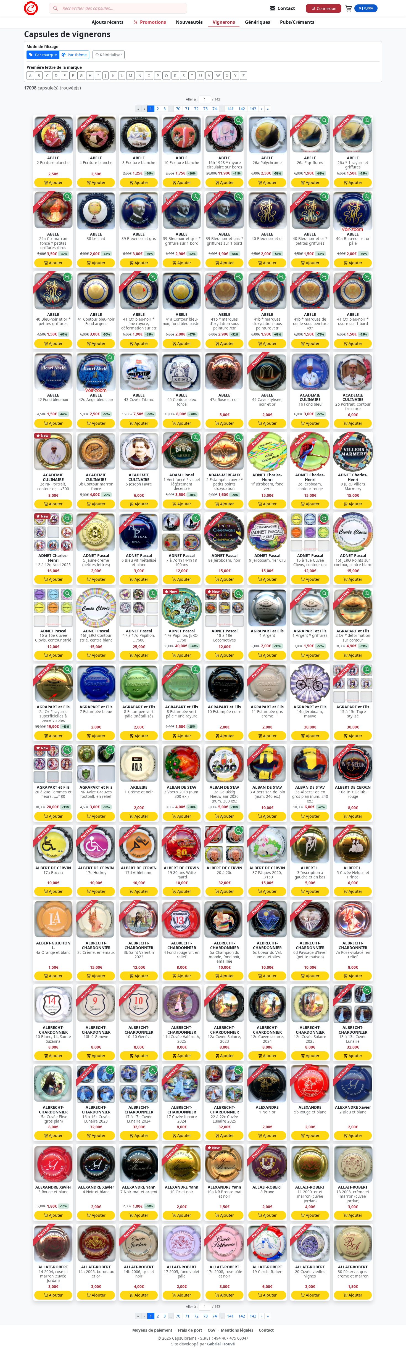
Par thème (77, 54)
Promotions (153, 22)
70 (178, 108)
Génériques (257, 22)
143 (253, 108)
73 (205, 108)
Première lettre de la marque (54, 67)
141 (230, 108)
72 (196, 108)
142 (241, 108)
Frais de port (190, 1330)
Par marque (46, 54)
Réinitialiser (111, 54)
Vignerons (224, 22)
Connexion (326, 8)
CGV (211, 1330)
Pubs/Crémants (297, 22)
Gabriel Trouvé (221, 1344)
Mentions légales (237, 1330)
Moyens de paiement (152, 1330)
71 (187, 108)
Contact (266, 1330)
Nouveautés (189, 22)
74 (214, 108)
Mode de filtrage (42, 46)
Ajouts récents (107, 22)
